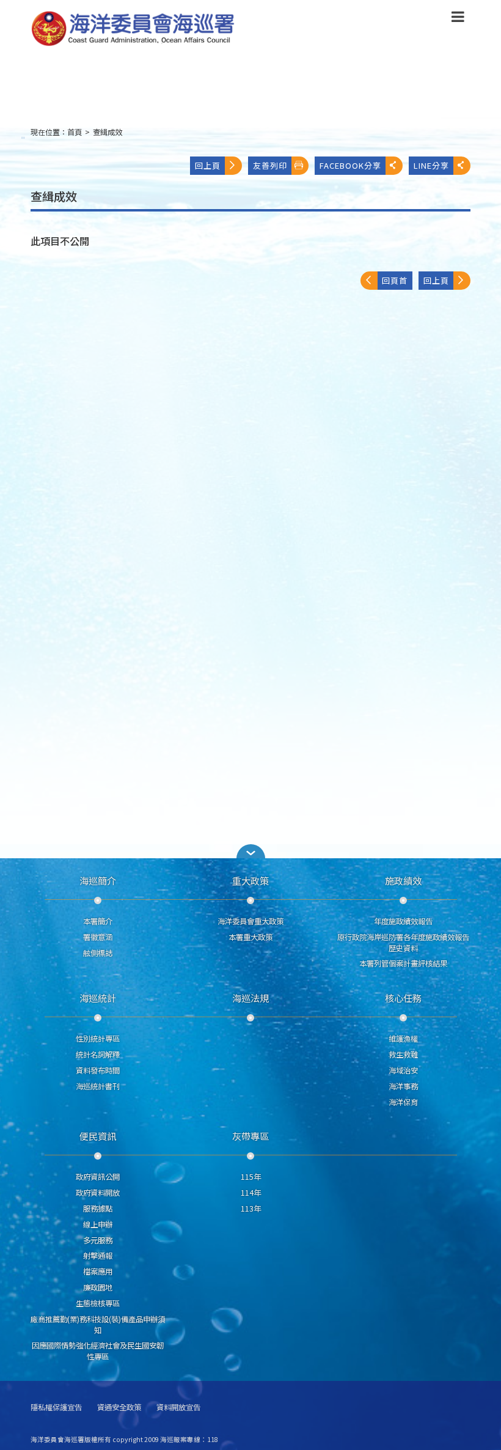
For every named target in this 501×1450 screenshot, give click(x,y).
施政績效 (403, 880)
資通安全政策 (119, 1407)
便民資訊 (97, 1136)
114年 (251, 1192)
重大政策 (250, 880)
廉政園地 (97, 1287)
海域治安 (403, 1070)
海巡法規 (250, 997)
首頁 (74, 132)
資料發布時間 (98, 1070)
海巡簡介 (97, 880)
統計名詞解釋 (98, 1054)
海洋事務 (403, 1086)
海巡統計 (97, 997)
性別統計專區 (98, 1038)
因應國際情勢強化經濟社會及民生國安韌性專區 (98, 1351)
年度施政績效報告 (403, 921)
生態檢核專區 (98, 1303)
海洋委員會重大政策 (250, 921)
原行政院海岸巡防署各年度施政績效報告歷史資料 (403, 943)
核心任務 (403, 997)
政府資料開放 (98, 1192)
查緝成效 (107, 132)
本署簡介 (97, 921)
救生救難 (403, 1054)
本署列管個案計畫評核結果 (403, 963)
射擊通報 (97, 1255)
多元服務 (97, 1240)
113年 (251, 1208)
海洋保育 (403, 1102)
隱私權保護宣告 (56, 1407)
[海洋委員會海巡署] (199, 28)
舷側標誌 (97, 953)
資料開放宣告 (178, 1407)
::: (23, 137)
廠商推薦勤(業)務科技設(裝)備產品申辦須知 (98, 1325)
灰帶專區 (250, 1136)
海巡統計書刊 (98, 1086)
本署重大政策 (250, 937)
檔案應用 (97, 1271)
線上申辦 (97, 1224)
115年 (251, 1176)
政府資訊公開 (98, 1176)
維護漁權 (403, 1038)
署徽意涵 (97, 937)
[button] (458, 18)
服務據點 (97, 1208)
